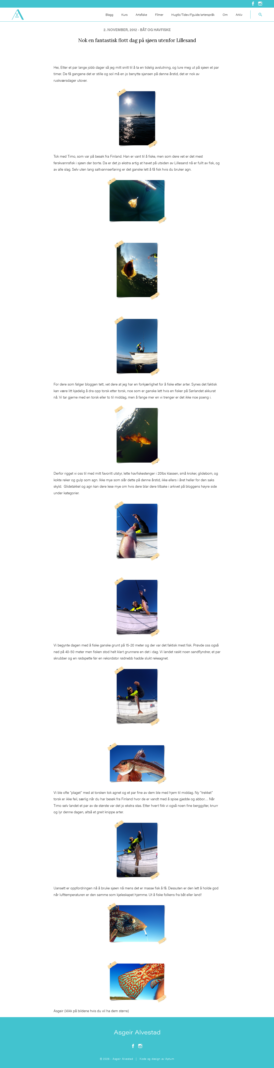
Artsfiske (141, 14)
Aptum (169, 1059)
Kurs (124, 14)
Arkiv (239, 14)
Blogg (109, 14)
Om (225, 14)
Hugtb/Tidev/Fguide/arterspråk (193, 14)
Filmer (159, 14)
